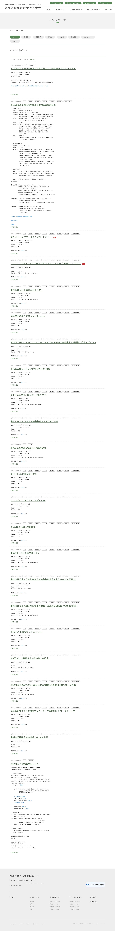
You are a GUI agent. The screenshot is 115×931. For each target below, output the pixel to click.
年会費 (62, 37)
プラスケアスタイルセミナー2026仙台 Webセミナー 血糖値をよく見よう (46, 263)
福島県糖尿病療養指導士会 (24, 876)
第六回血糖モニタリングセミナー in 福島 (30, 368)
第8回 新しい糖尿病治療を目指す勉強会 (30, 658)
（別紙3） (29, 800)
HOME (12, 30)
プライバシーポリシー (24, 924)
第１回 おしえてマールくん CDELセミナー (31, 237)
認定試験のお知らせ (55, 906)
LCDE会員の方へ (76, 897)
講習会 (26, 37)
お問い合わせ (90, 3)
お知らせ (93, 897)
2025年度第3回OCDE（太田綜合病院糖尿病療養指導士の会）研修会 (43, 684)
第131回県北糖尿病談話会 (23, 526)
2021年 (13, 59)
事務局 (21, 785)
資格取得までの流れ (55, 901)
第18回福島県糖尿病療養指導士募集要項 (21, 216)
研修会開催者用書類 (74, 3)
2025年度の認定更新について (25, 763)
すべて (15, 37)
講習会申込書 (14, 220)
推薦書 (12, 224)
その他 (15, 41)
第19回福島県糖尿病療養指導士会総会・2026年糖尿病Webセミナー (43, 68)
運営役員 (32, 906)
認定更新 (74, 37)
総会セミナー (88, 37)
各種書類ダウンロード (56, 909)
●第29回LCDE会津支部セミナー (26, 552)
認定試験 (38, 37)
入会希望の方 (55, 897)
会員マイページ (106, 3)
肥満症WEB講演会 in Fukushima (27, 631)
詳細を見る (15, 95)
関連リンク (94, 901)
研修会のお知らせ (74, 906)
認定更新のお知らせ (75, 901)
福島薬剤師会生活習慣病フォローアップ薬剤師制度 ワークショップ (43, 710)
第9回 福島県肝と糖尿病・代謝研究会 (28, 394)
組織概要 (32, 901)
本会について (35, 897)
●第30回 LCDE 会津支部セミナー (27, 289)
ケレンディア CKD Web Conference (28, 500)
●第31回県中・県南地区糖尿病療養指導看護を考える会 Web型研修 (43, 579)
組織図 (31, 904)
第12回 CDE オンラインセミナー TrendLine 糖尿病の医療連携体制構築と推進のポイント (53, 342)
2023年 (19, 59)
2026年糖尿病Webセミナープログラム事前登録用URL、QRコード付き (29, 86)
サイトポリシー (13, 924)
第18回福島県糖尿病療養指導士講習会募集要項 (33, 104)
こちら (23, 250)
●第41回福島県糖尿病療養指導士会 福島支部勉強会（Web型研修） (44, 605)
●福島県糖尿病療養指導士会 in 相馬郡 (29, 737)
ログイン (43, 924)
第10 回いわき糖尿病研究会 (24, 473)
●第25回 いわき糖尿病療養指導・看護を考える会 (34, 421)
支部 (31, 909)
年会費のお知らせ (74, 904)
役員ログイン (57, 3)
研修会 (50, 37)
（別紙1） (25, 799)
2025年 (26, 59)
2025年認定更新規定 (19, 797)
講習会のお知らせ (54, 904)
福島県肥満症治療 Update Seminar (28, 316)
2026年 (32, 59)
